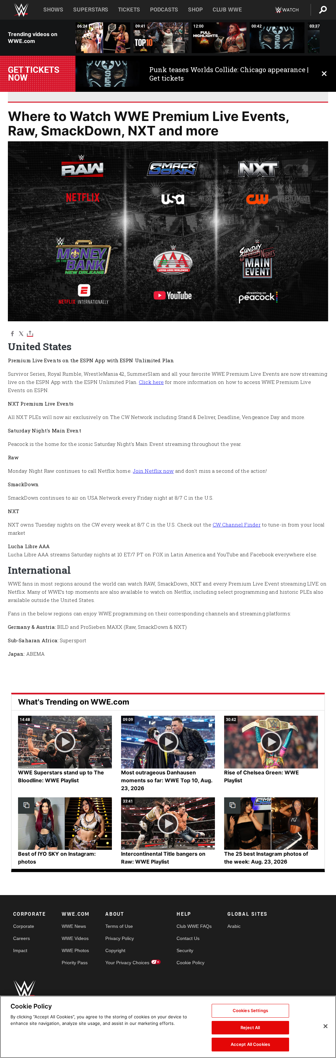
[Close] (325, 1026)
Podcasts (164, 10)
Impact (20, 950)
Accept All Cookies (250, 1044)
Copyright (115, 950)
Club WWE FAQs (194, 926)
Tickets (129, 10)
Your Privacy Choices (127, 962)
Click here (151, 382)
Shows (53, 10)
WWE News (74, 926)
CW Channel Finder (237, 524)
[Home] (21, 10)
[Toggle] (30, 333)
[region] (168, 1027)
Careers (21, 938)
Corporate (23, 926)
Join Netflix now (153, 471)
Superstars (91, 10)
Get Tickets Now (33, 74)
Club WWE (227, 10)
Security (185, 950)
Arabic (234, 926)
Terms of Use (119, 926)
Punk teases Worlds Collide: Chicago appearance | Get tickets (228, 73)
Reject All (250, 1027)
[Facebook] (12, 333)
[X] (21, 333)
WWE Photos (75, 950)
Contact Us (188, 938)
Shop (195, 10)
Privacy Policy (119, 938)
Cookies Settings (250, 1010)
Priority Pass (75, 962)
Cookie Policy (190, 962)
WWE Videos (75, 938)
